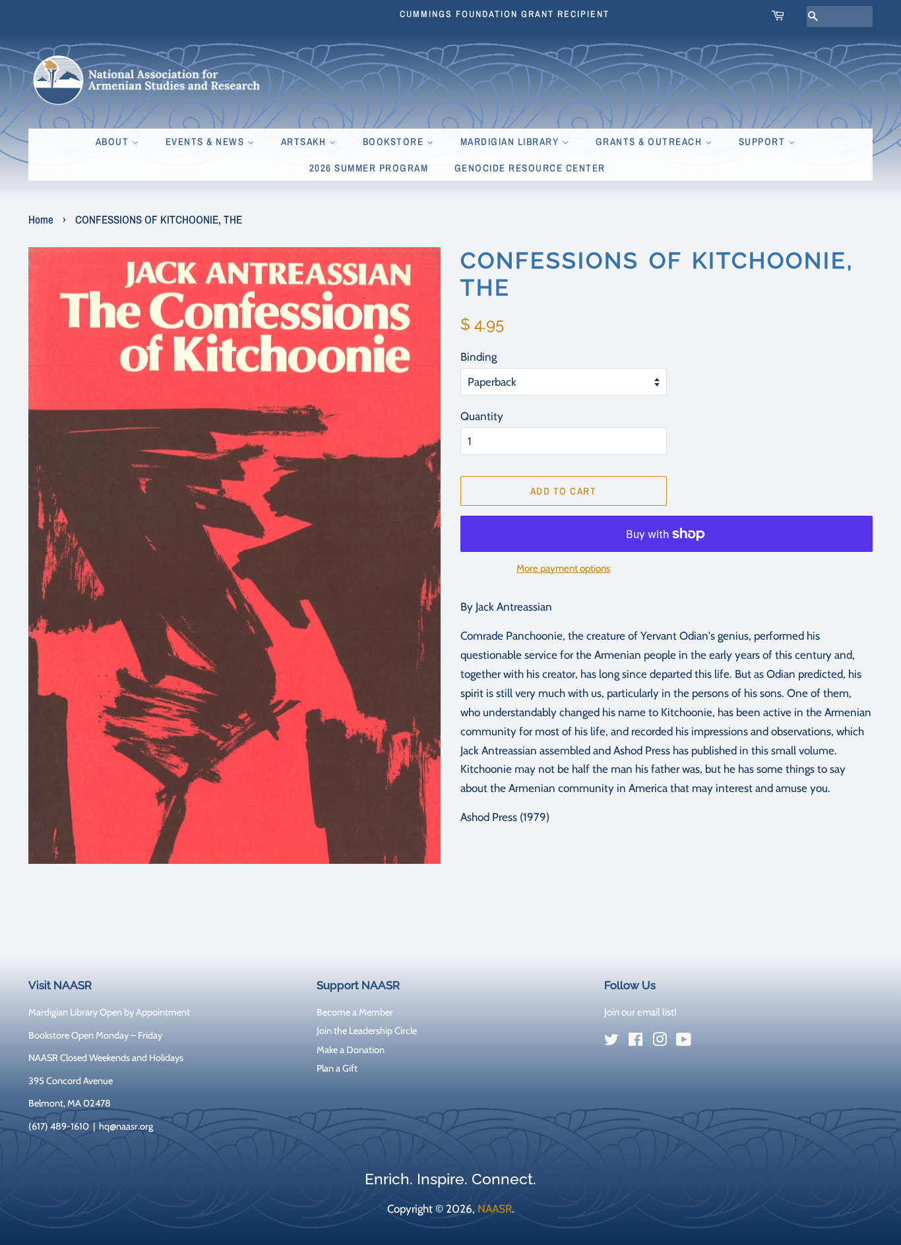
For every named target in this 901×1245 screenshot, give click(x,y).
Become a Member (355, 1012)
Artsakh (305, 141)
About (114, 141)
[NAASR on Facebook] (635, 1042)
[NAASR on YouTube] (683, 1042)
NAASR (495, 1208)
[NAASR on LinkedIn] (707, 1042)
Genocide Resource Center (530, 168)
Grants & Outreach (650, 141)
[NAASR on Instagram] (659, 1042)
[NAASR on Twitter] (611, 1042)
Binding (478, 356)
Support (763, 141)
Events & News (206, 141)
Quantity (481, 416)
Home (40, 219)
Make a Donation (351, 1050)
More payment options (563, 568)
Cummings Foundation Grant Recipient (504, 14)
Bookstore (395, 141)
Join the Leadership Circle (367, 1031)
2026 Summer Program (369, 168)
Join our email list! (640, 1012)
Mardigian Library (511, 141)
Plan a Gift (337, 1068)
